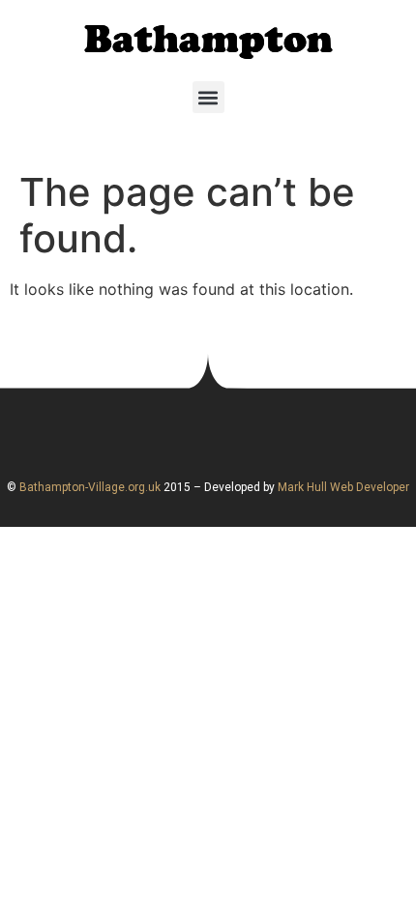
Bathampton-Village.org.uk (88, 487)
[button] (208, 97)
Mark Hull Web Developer (343, 487)
